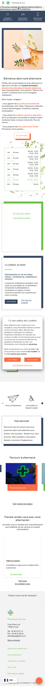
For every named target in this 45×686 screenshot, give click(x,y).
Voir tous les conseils (26, 301)
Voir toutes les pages (23, 504)
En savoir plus (22, 135)
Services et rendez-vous (18, 648)
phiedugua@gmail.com (17, 636)
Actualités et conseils (17, 661)
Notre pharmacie (15, 655)
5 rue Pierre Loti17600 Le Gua (14, 625)
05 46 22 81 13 (17, 631)
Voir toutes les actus (21, 218)
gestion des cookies (18, 354)
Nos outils (12, 667)
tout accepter (32, 360)
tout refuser (12, 360)
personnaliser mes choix (22, 365)
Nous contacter (14, 640)
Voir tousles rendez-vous (22, 582)
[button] (16, 8)
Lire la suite (11, 301)
